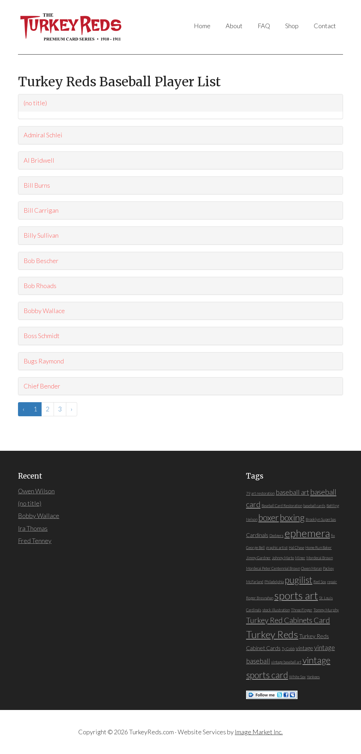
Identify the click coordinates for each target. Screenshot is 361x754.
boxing (292, 517)
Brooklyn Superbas (321, 519)
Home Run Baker (318, 547)
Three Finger (301, 609)
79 (248, 493)
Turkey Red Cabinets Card (288, 620)
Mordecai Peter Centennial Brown (273, 568)
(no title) (35, 103)
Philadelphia (274, 581)
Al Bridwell (39, 160)
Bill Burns (37, 185)
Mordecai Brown (319, 557)
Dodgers (276, 535)
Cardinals (257, 535)
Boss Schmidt (42, 335)
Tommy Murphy (326, 609)
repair (332, 581)
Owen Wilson (36, 491)
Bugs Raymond (44, 361)
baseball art (292, 492)
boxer (268, 517)
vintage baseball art (286, 662)
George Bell (255, 547)
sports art (296, 595)
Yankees (313, 676)
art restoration (263, 493)
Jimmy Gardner (258, 557)
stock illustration (276, 609)
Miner (300, 557)
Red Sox (319, 581)
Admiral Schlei (43, 135)
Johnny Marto (283, 557)
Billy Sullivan (41, 235)
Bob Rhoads (40, 285)
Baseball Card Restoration (282, 505)
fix (333, 535)
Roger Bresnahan (259, 598)
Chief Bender (42, 386)
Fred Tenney (34, 540)
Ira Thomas (33, 528)
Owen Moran (311, 568)
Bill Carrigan (41, 210)
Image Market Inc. (259, 732)
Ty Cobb (288, 648)
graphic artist (277, 547)
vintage (304, 648)
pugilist (298, 579)
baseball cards (314, 505)
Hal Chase (296, 547)
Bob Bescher (41, 260)
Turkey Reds (75, 27)
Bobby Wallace (44, 310)
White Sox (297, 676)
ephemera (307, 533)
